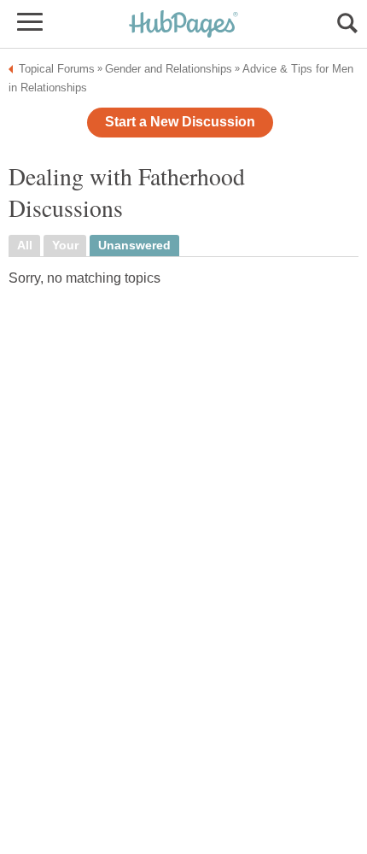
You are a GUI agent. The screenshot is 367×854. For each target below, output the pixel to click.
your (65, 245)
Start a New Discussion (180, 121)
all (24, 245)
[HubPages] (183, 25)
